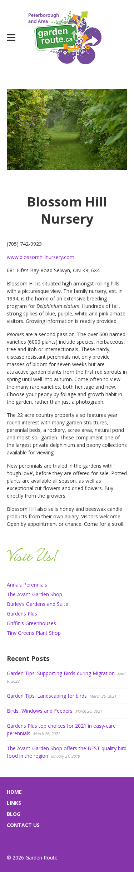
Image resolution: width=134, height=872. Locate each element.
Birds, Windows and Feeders (40, 710)
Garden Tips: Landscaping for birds (47, 695)
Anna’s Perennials (27, 584)
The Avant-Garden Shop (34, 594)
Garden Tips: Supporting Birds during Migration (61, 673)
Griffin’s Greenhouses (31, 623)
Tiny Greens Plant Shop (34, 632)
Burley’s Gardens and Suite (37, 604)
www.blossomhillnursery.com (40, 257)
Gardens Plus (22, 613)
